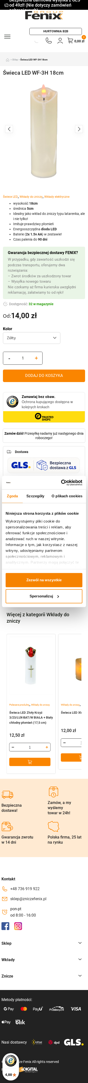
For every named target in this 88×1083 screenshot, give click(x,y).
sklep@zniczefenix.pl (28, 899)
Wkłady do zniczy (31, 196)
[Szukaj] (31, 40)
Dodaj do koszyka (44, 375)
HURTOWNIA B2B (55, 31)
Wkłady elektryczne (56, 196)
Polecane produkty (19, 704)
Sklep (15, 59)
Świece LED (10, 196)
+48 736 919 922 (25, 888)
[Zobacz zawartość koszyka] (70, 40)
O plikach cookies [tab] (67, 496)
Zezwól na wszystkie (44, 580)
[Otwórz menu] (7, 36)
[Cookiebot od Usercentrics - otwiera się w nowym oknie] (62, 482)
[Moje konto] (60, 40)
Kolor (7, 328)
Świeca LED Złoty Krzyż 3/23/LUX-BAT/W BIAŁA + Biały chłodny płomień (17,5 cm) (31, 718)
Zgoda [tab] (12, 496)
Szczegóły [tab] (35, 496)
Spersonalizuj (41, 596)
